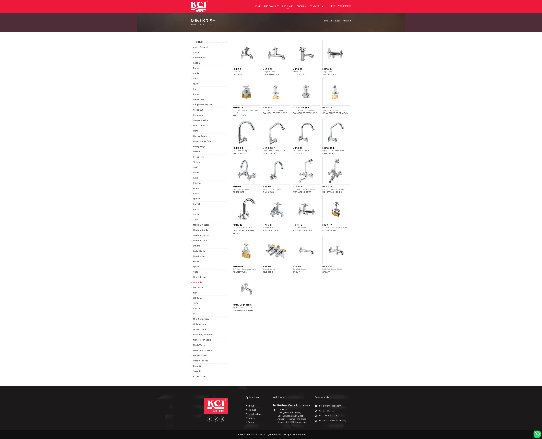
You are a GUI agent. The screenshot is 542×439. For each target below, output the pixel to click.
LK (194, 313)
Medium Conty (200, 230)
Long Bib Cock (271, 74)
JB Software (300, 434)
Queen (196, 198)
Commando (199, 57)
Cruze (196, 52)
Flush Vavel (329, 230)
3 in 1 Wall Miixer (332, 192)
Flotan (196, 151)
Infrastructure (254, 414)
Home (257, 6)
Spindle (197, 371)
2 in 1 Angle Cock (302, 230)
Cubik (196, 73)
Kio (194, 89)
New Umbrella (200, 120)
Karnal (196, 204)
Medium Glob (200, 240)
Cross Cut (198, 110)
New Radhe (199, 256)
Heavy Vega (199, 146)
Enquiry (301, 6)
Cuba (195, 78)
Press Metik (199, 157)
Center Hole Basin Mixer (243, 232)
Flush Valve (199, 345)
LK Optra (197, 298)
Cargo (196, 209)
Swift (195, 167)
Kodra (196, 94)
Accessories (199, 376)
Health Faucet (200, 360)
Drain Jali (198, 366)
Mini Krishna (199, 277)
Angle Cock (329, 74)
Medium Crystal (201, 235)
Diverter (268, 272)
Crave (196, 214)
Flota (195, 131)
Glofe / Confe (200, 136)
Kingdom (198, 115)
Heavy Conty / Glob (203, 141)
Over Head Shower (203, 350)
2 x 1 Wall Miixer (302, 192)
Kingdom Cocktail (202, 104)
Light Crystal (199, 324)
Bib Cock (238, 74)
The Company (271, 6)
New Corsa (198, 99)
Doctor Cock (199, 329)
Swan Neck (239, 153)
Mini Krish (198, 282)
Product (252, 410)
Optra (196, 188)
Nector (196, 172)
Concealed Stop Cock (275, 113)
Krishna (197, 183)
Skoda (196, 162)
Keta (195, 178)
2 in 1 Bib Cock (270, 230)
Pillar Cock (299, 74)
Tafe (195, 219)
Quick (196, 83)
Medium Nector (201, 225)
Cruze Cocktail (200, 47)
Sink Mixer (239, 192)
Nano (196, 293)
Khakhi (196, 63)
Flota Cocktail (200, 125)
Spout (296, 272)
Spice (196, 266)
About (251, 406)
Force (196, 68)
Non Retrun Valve (202, 340)
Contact (252, 422)
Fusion (196, 261)
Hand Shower (200, 355)
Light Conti (199, 251)
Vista (195, 272)
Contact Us (316, 6)
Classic (196, 308)
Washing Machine (243, 310)
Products (287, 6)
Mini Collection (201, 319)
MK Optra (198, 287)
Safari (196, 303)
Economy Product (202, 334)
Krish (195, 193)
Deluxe (196, 246)
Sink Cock (298, 153)
